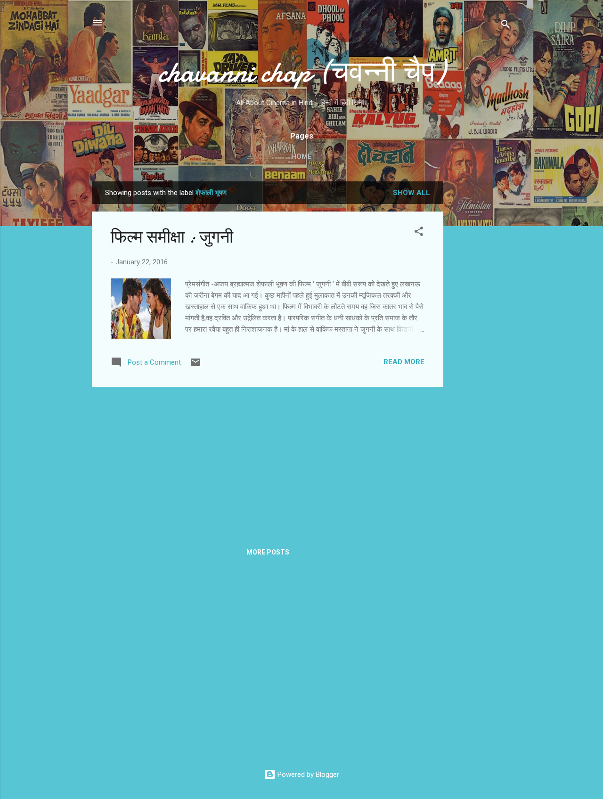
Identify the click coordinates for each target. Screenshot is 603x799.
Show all (411, 192)
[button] (418, 233)
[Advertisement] (481, 322)
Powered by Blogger (307, 774)
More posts (267, 552)
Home (301, 156)
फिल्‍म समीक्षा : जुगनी (172, 237)
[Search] (505, 25)
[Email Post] (195, 365)
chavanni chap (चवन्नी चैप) (301, 72)
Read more (403, 362)
